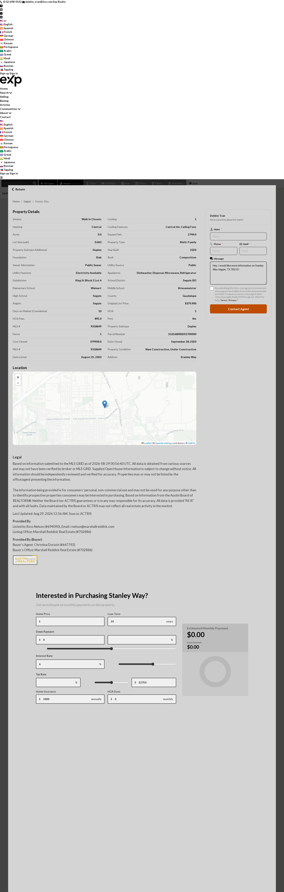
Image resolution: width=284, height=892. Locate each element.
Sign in (14, 73)
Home (16, 201)
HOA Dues (114, 691)
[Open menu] (1, 177)
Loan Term (114, 613)
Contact (5, 117)
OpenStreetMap (163, 443)
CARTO (191, 443)
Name (218, 229)
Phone (218, 244)
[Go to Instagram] (1, 9)
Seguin (27, 201)
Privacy (232, 300)
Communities (8, 108)
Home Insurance (46, 691)
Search (4, 92)
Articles (5, 104)
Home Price (43, 613)
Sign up (4, 73)
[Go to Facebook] (1, 5)
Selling (4, 96)
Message (219, 258)
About (4, 113)
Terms (223, 300)
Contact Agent (238, 309)
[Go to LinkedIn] (1, 16)
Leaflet (147, 443)
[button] (104, 404)
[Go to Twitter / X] (1, 13)
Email (246, 244)
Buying (4, 100)
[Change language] (3, 21)
